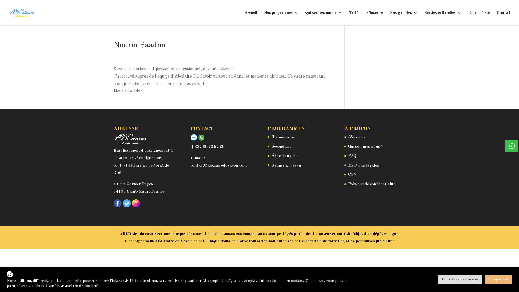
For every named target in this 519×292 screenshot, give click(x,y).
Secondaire (281, 147)
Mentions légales (363, 166)
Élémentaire (282, 137)
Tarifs (354, 13)
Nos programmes (278, 13)
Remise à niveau (286, 166)
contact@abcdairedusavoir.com (219, 166)
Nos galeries (401, 13)
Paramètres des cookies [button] (460, 279)
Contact (503, 13)
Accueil (251, 13)
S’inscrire (374, 13)
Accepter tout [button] (498, 279)
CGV (352, 175)
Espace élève (479, 13)
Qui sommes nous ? (321, 13)
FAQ (352, 156)
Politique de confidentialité (371, 184)
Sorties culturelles (440, 13)
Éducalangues (284, 156)
